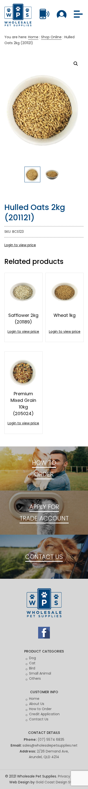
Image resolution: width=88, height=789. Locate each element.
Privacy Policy (69, 776)
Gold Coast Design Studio (57, 782)
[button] (75, 63)
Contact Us (38, 719)
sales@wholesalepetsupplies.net (49, 745)
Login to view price (20, 245)
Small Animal (40, 673)
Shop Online (51, 37)
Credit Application (44, 714)
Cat (32, 663)
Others (35, 678)
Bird (32, 668)
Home (33, 37)
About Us (36, 703)
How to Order (40, 708)
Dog (32, 657)
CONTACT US (44, 557)
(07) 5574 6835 (51, 739)
